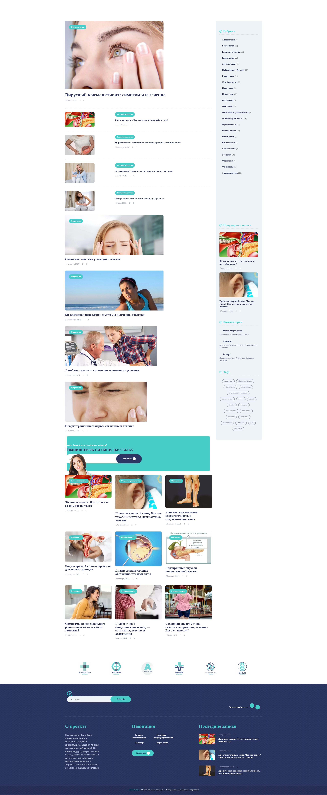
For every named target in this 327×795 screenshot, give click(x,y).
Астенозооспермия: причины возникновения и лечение (238, 346)
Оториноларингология (130, 481)
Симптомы (230, 387)
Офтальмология (77, 27)
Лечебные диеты (230, 82)
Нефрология (227, 100)
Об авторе (139, 743)
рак (251, 423)
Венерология (228, 46)
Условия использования (139, 736)
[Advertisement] (238, 200)
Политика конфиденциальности (162, 736)
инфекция (246, 411)
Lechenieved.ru (134, 790)
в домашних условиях (238, 393)
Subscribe (127, 459)
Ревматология (228, 143)
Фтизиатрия (227, 167)
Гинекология (76, 537)
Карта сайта (162, 743)
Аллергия (228, 381)
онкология (227, 423)
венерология (227, 399)
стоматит (238, 429)
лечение (231, 417)
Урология (226, 155)
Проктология (228, 136)
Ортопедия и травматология (235, 112)
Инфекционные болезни (233, 70)
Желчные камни (245, 381)
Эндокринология (128, 591)
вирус (240, 399)
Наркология (227, 88)
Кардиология (228, 76)
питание (241, 423)
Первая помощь (229, 130)
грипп (251, 399)
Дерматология (228, 64)
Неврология (76, 221)
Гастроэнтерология (125, 114)
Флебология (176, 481)
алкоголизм (246, 387)
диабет (232, 405)
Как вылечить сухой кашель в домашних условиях (236, 359)
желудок (244, 405)
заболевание (231, 411)
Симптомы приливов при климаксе (234, 334)
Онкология (175, 537)
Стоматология (229, 149)
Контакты (141, 753)
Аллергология (228, 40)
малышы (244, 417)
